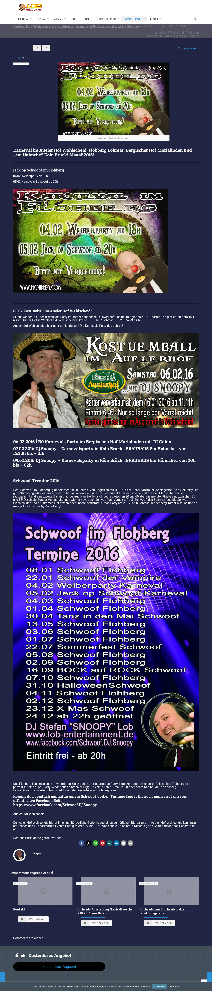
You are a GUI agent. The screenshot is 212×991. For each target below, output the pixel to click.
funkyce (37, 853)
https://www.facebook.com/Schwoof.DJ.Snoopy (55, 804)
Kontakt (19, 909)
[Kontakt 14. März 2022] (209, 978)
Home (149, 26)
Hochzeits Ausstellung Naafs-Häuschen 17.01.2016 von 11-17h (105, 911)
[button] (81, 843)
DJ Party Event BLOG (176, 26)
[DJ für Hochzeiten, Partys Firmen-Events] (31, 7)
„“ (151, 448)
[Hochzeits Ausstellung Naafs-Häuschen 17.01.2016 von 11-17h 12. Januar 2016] (2, 978)
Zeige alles (188, 48)
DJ (189, 29)
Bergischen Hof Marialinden (115, 441)
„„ (151, 460)
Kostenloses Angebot (59, 967)
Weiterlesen (173, 986)
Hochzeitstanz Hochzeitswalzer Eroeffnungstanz (162, 911)
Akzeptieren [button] (159, 987)
